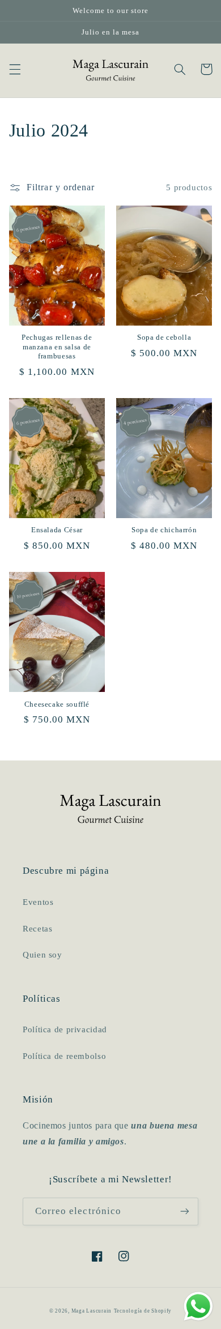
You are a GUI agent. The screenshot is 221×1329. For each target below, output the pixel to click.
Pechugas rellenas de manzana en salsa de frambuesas (57, 347)
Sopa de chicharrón (164, 530)
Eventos (38, 902)
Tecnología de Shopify (143, 1311)
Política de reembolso (64, 1056)
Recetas (37, 928)
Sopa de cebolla (164, 337)
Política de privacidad (65, 1029)
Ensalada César (57, 530)
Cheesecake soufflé (57, 704)
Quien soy (42, 954)
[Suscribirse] (185, 1211)
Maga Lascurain (91, 1311)
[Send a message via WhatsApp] (198, 1306)
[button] (15, 69)
